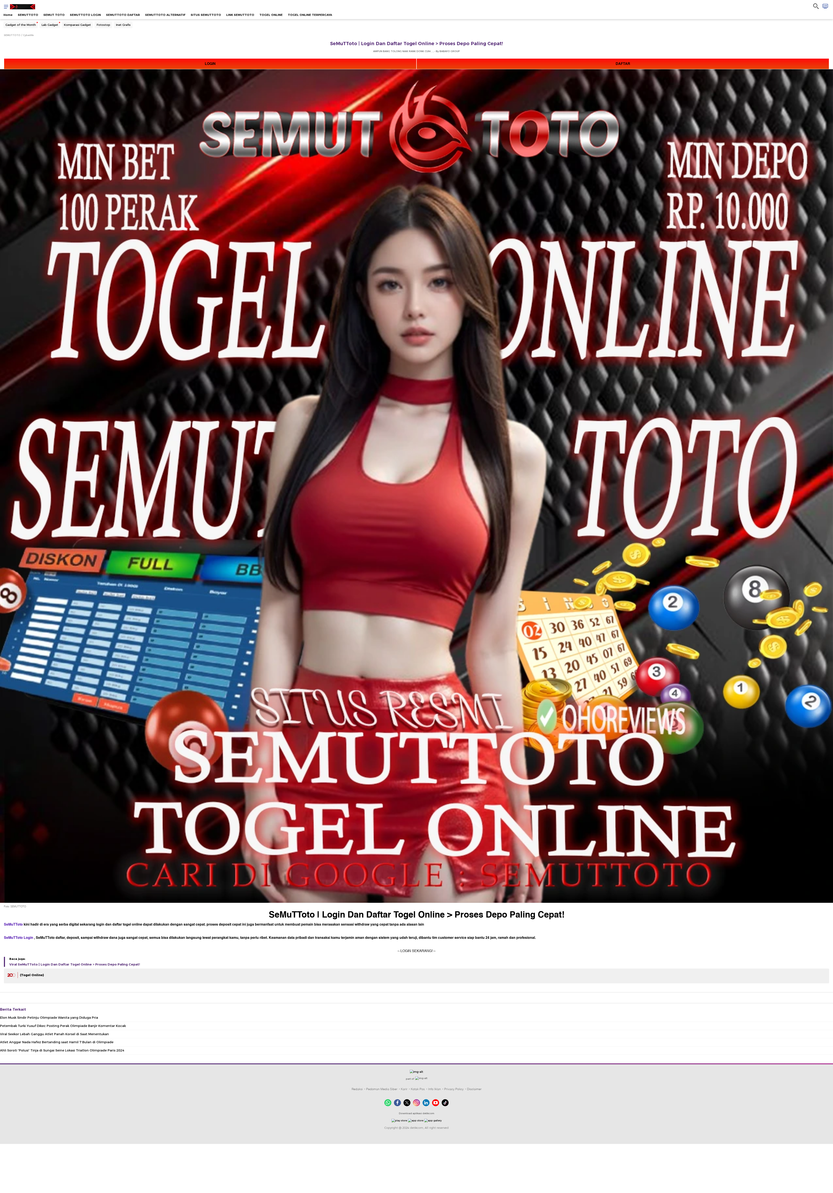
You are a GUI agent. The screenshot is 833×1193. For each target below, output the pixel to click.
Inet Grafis (123, 24)
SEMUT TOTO (54, 14)
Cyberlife (28, 35)
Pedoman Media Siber (381, 1089)
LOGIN (210, 64)
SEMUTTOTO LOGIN (85, 14)
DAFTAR (623, 64)
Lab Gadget (49, 24)
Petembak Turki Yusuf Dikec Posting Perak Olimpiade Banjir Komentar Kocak (63, 1026)
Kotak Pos (418, 1089)
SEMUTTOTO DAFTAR (123, 14)
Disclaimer (474, 1089)
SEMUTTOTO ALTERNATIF (165, 14)
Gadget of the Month (20, 24)
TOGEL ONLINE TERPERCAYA (310, 14)
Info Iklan (434, 1089)
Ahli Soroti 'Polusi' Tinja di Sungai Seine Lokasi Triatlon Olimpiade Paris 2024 (62, 1050)
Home (8, 14)
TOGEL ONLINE (271, 14)
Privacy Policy (454, 1089)
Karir (404, 1089)
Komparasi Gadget (77, 24)
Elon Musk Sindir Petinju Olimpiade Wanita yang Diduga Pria (49, 1018)
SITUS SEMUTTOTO (206, 14)
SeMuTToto (13, 924)
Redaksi (357, 1089)
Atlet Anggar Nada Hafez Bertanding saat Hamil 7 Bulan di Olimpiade (56, 1042)
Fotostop (103, 24)
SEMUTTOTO (28, 14)
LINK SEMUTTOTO (240, 14)
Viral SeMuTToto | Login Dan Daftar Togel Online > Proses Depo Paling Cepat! (74, 964)
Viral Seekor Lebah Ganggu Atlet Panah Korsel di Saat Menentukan (54, 1034)
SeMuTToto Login (18, 938)
